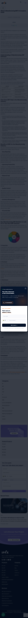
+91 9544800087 (8, 302)
